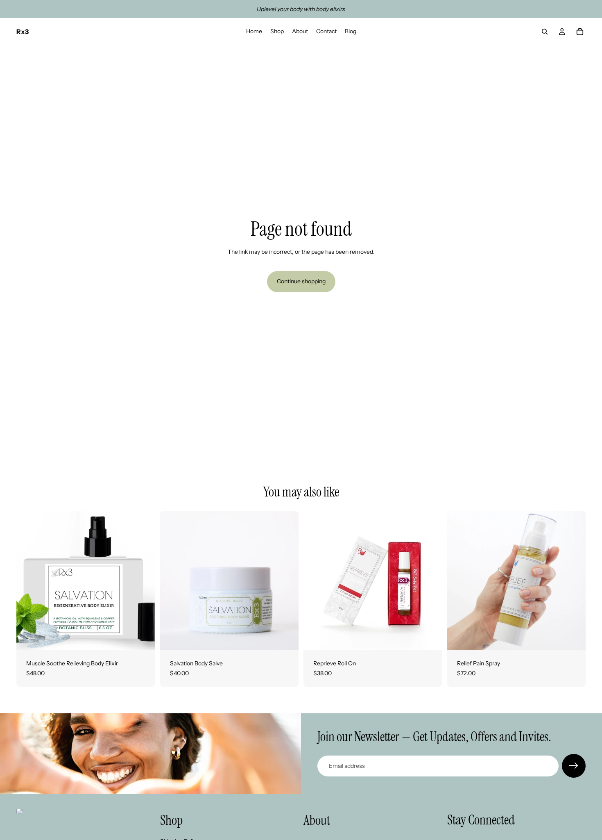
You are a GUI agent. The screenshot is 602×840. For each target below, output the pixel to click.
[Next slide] (143, 580)
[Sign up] (574, 766)
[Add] (142, 637)
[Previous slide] (28, 580)
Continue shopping (301, 281)
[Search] (545, 32)
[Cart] (580, 32)
